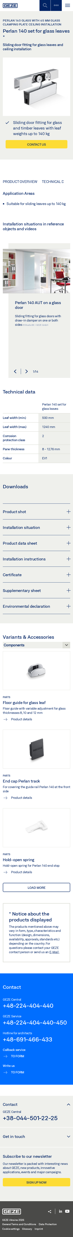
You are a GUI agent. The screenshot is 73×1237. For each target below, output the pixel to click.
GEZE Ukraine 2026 (13, 1219)
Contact (10, 1104)
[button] (15, 371)
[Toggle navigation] (67, 5)
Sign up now (36, 1182)
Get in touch (14, 1136)
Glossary (27, 1228)
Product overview (20, 182)
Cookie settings (10, 1228)
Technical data (56, 182)
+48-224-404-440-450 (35, 1022)
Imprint (39, 1228)
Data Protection (48, 1224)
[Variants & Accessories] (36, 646)
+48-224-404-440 (28, 1005)
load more (36, 887)
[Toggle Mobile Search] (45, 5)
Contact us (36, 144)
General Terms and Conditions (19, 1224)
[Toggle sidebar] (56, 5)
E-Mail (54, 952)
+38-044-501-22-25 (30, 1118)
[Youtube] (67, 1211)
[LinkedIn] (60, 1211)
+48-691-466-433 (27, 1039)
